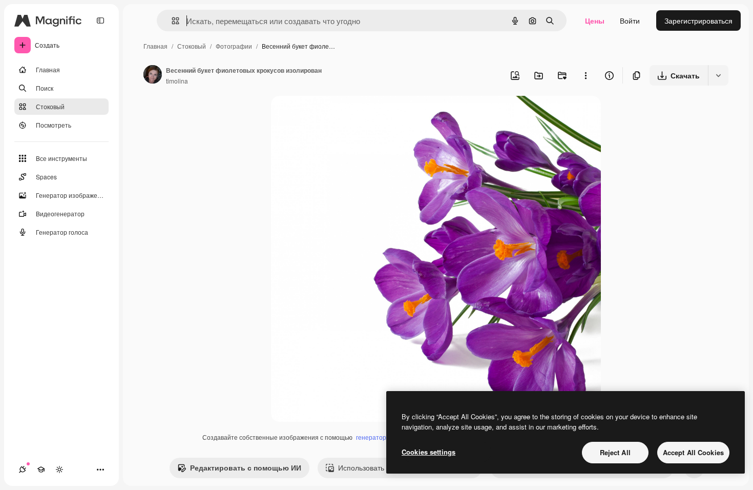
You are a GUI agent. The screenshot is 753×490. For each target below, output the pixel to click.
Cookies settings (428, 452)
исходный (339, 115)
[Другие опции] (585, 75)
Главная (155, 46)
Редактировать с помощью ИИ (245, 467)
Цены (594, 20)
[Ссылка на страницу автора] (152, 75)
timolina (177, 80)
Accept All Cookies (693, 452)
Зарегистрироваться (698, 20)
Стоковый (191, 46)
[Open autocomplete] (171, 21)
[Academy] (41, 469)
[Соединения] (22, 469)
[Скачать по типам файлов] (718, 75)
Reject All (615, 452)
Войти (630, 20)
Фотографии (234, 46)
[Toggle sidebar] (100, 20)
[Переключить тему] (59, 469)
